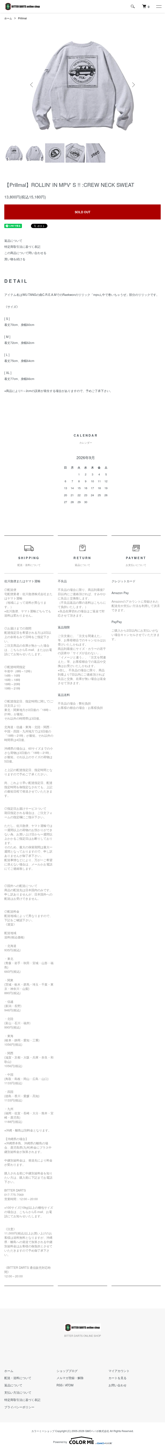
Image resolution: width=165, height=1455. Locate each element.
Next (133, 85)
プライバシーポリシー (19, 1407)
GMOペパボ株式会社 (97, 1431)
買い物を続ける (14, 259)
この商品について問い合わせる (25, 253)
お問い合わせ (117, 1385)
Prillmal (22, 18)
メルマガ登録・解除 (70, 1378)
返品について (13, 240)
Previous (32, 85)
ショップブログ (67, 1371)
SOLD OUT (82, 212)
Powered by (60, 1442)
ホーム (8, 18)
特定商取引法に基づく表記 (22, 246)
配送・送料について (17, 1378)
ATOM (69, 1385)
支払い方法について (17, 1392)
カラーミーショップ (43, 1431)
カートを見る (117, 1378)
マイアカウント (119, 1371)
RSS (60, 1385)
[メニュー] (158, 6)
